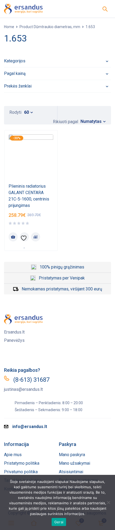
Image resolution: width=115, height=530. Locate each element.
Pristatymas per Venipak (62, 278)
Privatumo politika (21, 471)
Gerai (58, 522)
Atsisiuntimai (71, 471)
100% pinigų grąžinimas (62, 267)
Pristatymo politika (21, 463)
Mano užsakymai (74, 463)
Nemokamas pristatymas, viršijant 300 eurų (62, 289)
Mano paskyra (72, 454)
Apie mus (13, 454)
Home (9, 27)
